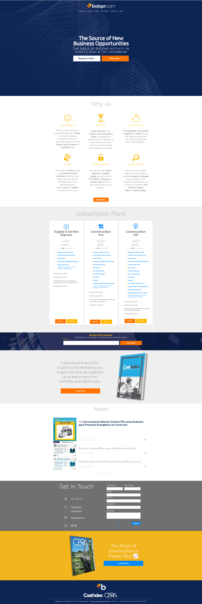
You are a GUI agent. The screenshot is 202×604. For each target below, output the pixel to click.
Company (111, 504)
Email (66, 339)
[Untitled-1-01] (72, 525)
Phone (109, 497)
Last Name (129, 485)
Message (110, 511)
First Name (111, 485)
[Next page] (114, 474)
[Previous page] (88, 474)
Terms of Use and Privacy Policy (100, 601)
